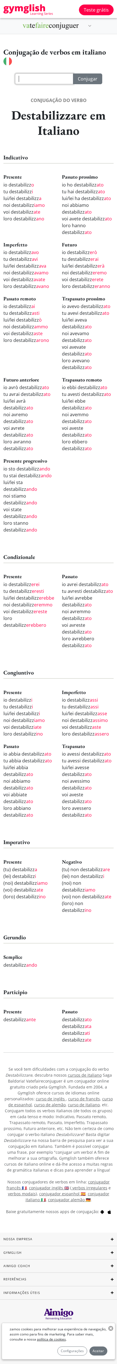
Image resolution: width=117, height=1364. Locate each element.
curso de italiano (84, 1104)
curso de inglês (51, 1098)
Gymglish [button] (12, 1252)
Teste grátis (96, 10)
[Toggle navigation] (90, 26)
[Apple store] (109, 1212)
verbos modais (22, 1193)
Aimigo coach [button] (16, 1266)
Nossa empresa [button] (17, 1239)
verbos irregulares (89, 1187)
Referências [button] (14, 1279)
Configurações (72, 1350)
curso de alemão (50, 1104)
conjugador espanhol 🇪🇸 (62, 1193)
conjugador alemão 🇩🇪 (69, 1199)
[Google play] (102, 1212)
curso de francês (84, 1098)
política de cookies (51, 1339)
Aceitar (98, 1350)
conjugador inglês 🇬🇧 (49, 1187)
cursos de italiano (85, 1075)
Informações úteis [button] (21, 1293)
